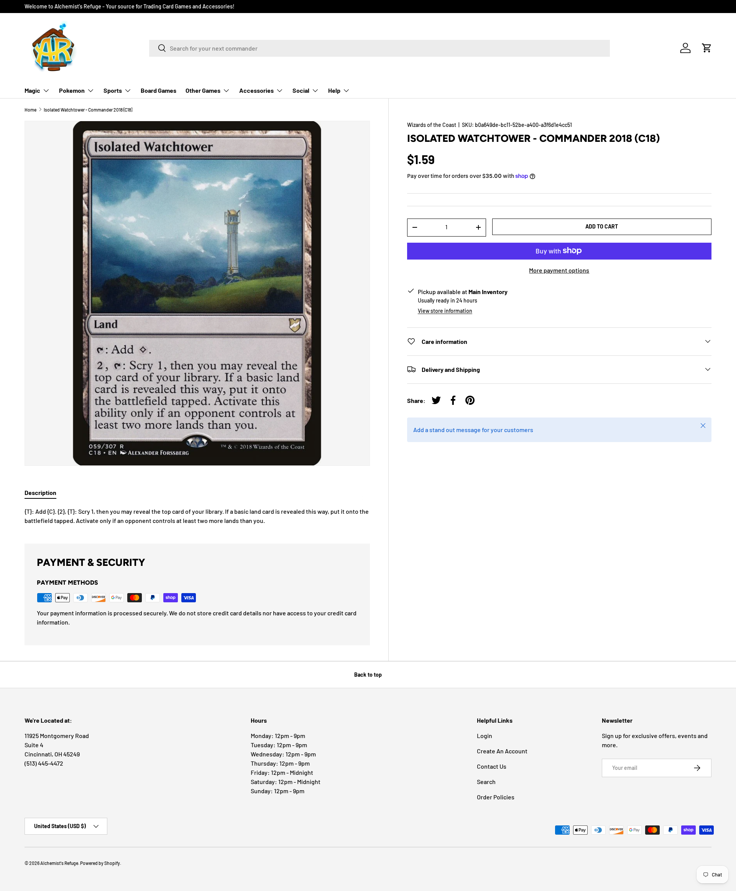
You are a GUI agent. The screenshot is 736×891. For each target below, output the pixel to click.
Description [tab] (40, 492)
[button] (706, 47)
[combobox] (379, 47)
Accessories (256, 90)
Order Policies (495, 797)
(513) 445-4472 (44, 763)
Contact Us (491, 766)
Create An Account (502, 751)
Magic (32, 90)
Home (30, 109)
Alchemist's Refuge (59, 863)
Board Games (158, 90)
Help (334, 90)
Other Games (203, 90)
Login (484, 735)
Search (486, 781)
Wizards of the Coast (431, 125)
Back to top (368, 674)
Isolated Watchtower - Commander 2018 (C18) (88, 109)
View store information (445, 310)
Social (300, 90)
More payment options (559, 269)
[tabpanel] (197, 516)
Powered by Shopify (100, 863)
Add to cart (601, 226)
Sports (113, 90)
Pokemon (72, 90)
